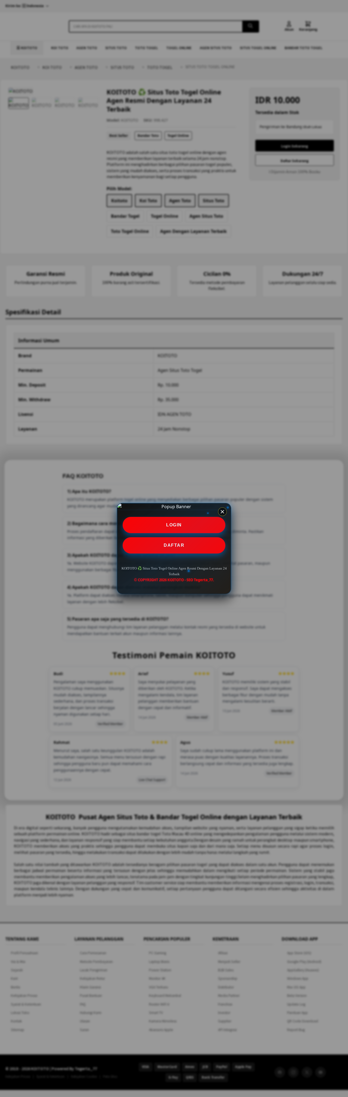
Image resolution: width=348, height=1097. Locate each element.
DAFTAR (174, 545)
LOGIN (174, 525)
